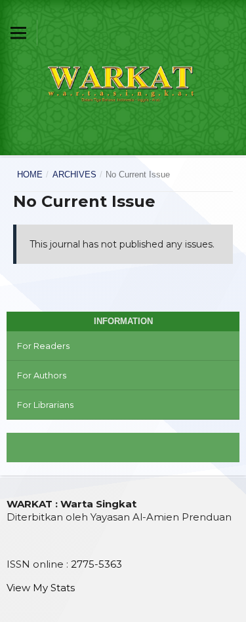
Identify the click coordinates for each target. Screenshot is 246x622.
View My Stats (41, 587)
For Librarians (45, 404)
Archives (74, 174)
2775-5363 (96, 564)
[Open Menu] (18, 33)
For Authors (41, 375)
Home (30, 174)
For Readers (43, 345)
